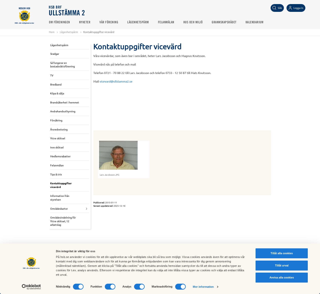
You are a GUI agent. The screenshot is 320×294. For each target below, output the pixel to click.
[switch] (110, 287)
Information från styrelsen (59, 197)
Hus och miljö (193, 22)
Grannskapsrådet (224, 22)
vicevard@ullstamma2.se (116, 81)
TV (51, 75)
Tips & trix (56, 174)
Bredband (55, 84)
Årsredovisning (59, 129)
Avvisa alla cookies (281, 277)
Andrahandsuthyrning (62, 111)
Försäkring (56, 120)
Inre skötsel (57, 147)
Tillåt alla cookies (282, 253)
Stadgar (54, 53)
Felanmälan (166, 22)
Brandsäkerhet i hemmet (64, 102)
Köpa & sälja (57, 93)
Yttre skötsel (57, 138)
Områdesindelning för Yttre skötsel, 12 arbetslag (63, 221)
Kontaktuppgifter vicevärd (61, 185)
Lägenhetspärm (138, 22)
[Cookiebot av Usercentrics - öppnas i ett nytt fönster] (31, 287)
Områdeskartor (59, 208)
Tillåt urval (282, 265)
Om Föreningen (59, 22)
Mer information (203, 286)
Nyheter (85, 22)
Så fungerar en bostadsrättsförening (62, 64)
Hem (51, 31)
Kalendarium (255, 22)
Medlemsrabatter (60, 156)
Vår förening (108, 22)
